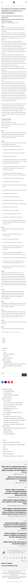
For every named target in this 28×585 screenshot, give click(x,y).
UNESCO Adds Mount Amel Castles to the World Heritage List (15, 543)
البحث (2, 372)
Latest (3, 350)
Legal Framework (5, 426)
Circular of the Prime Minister (9, 406)
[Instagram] (10, 558)
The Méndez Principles (8, 432)
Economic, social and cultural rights (10, 395)
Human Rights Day (7, 393)
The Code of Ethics (7, 410)
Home (2, 5)
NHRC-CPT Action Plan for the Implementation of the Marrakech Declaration (16, 479)
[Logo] (14, 2)
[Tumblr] (16, 558)
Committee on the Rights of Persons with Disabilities (14, 420)
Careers (3, 367)
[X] (19, 558)
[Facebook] (4, 558)
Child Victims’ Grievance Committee (10, 422)
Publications (6, 356)
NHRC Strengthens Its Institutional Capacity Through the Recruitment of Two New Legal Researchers (15, 535)
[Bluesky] (25, 558)
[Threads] (25, 561)
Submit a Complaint (6, 360)
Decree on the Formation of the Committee (12, 404)
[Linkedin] (13, 558)
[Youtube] (22, 558)
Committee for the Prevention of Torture (12, 416)
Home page (4, 348)
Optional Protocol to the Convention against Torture (14, 428)
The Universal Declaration (8, 391)
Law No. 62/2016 (7, 400)
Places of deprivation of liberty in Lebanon (12, 412)
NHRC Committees (6, 414)
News (4, 352)
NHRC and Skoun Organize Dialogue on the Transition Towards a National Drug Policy (14, 502)
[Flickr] (7, 558)
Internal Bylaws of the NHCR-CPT (10, 408)
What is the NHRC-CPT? (7, 399)
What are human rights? (7, 389)
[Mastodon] (22, 561)
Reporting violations (7, 361)
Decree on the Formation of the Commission (13, 402)
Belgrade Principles (7, 430)
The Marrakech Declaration (9, 434)
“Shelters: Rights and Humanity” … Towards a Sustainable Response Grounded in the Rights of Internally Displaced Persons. (15, 492)
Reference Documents (8, 358)
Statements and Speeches (8, 354)
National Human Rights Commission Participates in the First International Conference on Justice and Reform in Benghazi (15, 525)
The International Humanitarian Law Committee (13, 418)
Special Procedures (7, 397)
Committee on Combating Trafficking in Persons (13, 424)
